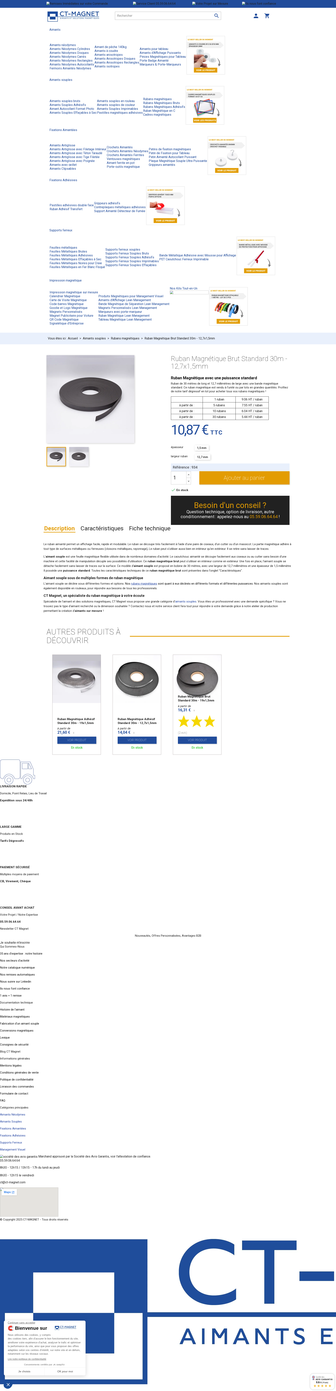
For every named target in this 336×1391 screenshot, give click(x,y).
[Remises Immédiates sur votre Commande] (89, 4)
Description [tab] (59, 528)
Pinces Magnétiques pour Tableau (163, 57)
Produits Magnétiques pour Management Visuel (130, 296)
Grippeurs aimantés (162, 165)
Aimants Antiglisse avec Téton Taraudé (76, 153)
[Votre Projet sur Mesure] (217, 4)
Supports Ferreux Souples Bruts (127, 253)
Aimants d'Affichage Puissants (160, 53)
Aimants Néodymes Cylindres (70, 49)
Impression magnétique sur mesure (74, 292)
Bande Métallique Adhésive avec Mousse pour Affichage (197, 255)
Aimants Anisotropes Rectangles (116, 62)
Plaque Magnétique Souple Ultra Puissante (178, 161)
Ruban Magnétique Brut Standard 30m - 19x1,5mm (196, 698)
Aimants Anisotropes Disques (114, 58)
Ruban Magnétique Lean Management (124, 315)
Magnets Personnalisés (66, 312)
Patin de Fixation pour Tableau (169, 153)
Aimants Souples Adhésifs (68, 105)
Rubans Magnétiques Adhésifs (164, 107)
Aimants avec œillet (63, 165)
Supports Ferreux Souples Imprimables (132, 261)
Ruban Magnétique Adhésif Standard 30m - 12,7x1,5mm (137, 721)
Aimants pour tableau (154, 49)
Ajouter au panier (244, 477)
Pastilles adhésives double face (72, 205)
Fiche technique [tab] (150, 528)
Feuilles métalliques (63, 247)
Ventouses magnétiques (123, 159)
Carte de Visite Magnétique (68, 300)
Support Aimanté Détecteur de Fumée (119, 211)
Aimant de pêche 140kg (110, 47)
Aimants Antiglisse (62, 145)
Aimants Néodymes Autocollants (72, 64)
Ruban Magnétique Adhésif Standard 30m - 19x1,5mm (76, 721)
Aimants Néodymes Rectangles (71, 60)
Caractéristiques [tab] (101, 528)
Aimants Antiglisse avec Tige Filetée (75, 157)
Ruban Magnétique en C (159, 111)
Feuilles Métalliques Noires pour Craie (76, 263)
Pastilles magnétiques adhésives (120, 113)
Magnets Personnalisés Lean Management (127, 308)
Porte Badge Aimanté (154, 60)
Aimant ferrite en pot (121, 163)
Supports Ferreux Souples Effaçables (131, 265)
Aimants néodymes (63, 45)
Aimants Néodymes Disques (69, 53)
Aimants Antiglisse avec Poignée (72, 161)
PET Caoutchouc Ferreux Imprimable (184, 259)
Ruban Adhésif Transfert (66, 209)
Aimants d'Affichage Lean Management (124, 300)
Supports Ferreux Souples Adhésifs (129, 257)
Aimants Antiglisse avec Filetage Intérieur (78, 149)
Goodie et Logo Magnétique (69, 308)
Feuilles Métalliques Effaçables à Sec (75, 259)
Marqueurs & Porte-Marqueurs (160, 64)
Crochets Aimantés (120, 147)
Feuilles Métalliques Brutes (68, 251)
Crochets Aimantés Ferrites (125, 155)
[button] (15, 942)
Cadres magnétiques (157, 114)
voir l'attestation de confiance (130, 1156)
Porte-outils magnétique (123, 167)
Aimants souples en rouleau (116, 101)
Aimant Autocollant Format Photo (72, 109)
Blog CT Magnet (10, 1051)
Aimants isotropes (107, 66)
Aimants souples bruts (65, 101)
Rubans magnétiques (157, 99)
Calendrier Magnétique (65, 296)
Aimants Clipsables (63, 168)
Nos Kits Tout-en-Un (183, 288)
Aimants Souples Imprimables (117, 109)
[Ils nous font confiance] (266, 4)
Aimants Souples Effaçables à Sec (73, 113)
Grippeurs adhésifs (107, 203)
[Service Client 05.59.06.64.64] (162, 4)
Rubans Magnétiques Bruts (161, 103)
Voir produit (76, 740)
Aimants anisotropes (108, 55)
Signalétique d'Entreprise (67, 323)
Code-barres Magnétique (67, 304)
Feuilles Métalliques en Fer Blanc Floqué (77, 267)
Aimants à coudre (106, 51)
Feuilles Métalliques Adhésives (71, 255)
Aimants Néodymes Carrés (68, 57)
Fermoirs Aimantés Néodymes (70, 68)
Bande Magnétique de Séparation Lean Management (133, 304)
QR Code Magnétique (64, 319)
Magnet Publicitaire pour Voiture (71, 315)
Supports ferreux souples (122, 249)
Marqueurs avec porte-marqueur (120, 312)
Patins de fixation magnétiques (170, 149)
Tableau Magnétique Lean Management (125, 319)
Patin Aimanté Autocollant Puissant (172, 157)
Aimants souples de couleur (116, 105)
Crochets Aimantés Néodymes (127, 151)
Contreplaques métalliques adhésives (120, 207)
